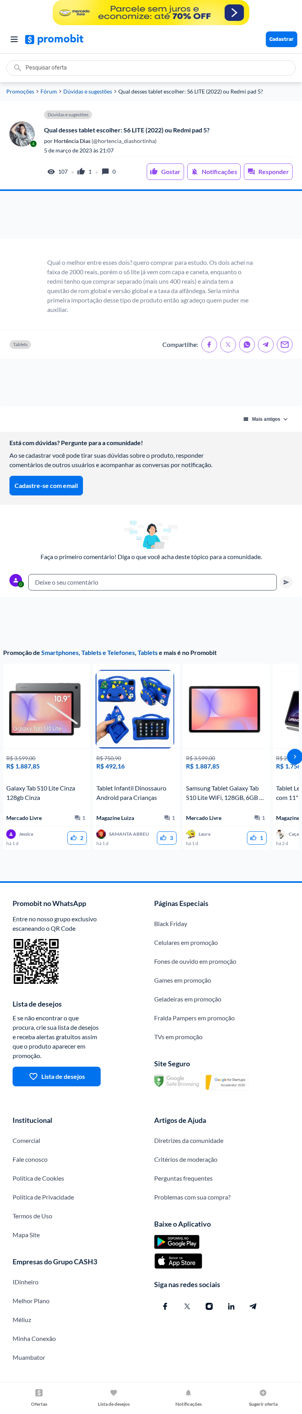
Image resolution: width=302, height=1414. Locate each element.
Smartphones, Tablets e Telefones (88, 652)
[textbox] (152, 582)
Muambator (29, 1357)
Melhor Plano (31, 1300)
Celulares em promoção (186, 942)
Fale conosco (30, 1159)
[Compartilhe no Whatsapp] (247, 344)
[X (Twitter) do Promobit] (187, 1306)
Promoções (20, 91)
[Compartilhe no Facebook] (209, 344)
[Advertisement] (151, 215)
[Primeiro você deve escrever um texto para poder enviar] (286, 582)
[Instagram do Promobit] (209, 1306)
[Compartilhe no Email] (285, 344)
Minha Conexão (34, 1338)
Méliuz (22, 1319)
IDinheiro (26, 1282)
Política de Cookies (38, 1178)
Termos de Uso (32, 1216)
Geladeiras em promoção (187, 999)
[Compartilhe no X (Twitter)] (228, 344)
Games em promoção (182, 980)
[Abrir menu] (14, 39)
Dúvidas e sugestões (87, 91)
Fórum (49, 91)
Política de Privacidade (43, 1197)
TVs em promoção (178, 1036)
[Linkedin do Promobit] (231, 1306)
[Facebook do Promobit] (165, 1306)
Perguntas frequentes (183, 1178)
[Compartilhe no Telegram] (266, 344)
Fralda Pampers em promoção (194, 1018)
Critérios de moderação (185, 1159)
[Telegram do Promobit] (253, 1306)
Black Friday (170, 923)
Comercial (26, 1140)
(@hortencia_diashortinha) (105, 141)
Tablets (148, 652)
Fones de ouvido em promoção (195, 961)
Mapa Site (26, 1234)
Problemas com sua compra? (192, 1197)
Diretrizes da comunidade (188, 1140)
